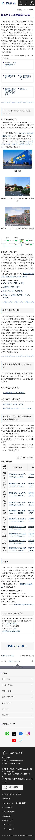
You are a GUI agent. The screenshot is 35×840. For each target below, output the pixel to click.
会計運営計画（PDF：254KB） (14, 393)
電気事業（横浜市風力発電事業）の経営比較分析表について (10, 92)
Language (7, 816)
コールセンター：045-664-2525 (15, 803)
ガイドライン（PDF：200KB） (14, 283)
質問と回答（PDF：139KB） (13, 291)
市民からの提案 (9, 812)
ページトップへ (17, 667)
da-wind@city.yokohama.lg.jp (24, 604)
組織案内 (7, 799)
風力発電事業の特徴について (10, 77)
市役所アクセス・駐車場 (12, 794)
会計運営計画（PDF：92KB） (13, 404)
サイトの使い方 (9, 829)
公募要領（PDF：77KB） (12, 287)
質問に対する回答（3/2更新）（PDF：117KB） (16, 296)
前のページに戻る (8, 656)
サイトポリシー (9, 825)
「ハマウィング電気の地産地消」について (10, 64)
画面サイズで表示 (28, 457)
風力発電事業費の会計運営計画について (25, 78)
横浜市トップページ (14, 661)
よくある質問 (8, 807)
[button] (20, 3)
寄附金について (24, 89)
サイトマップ (8, 820)
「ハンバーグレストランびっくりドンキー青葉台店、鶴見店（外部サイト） (17, 144)
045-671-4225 (11, 623)
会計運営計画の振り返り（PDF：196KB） (18, 408)
